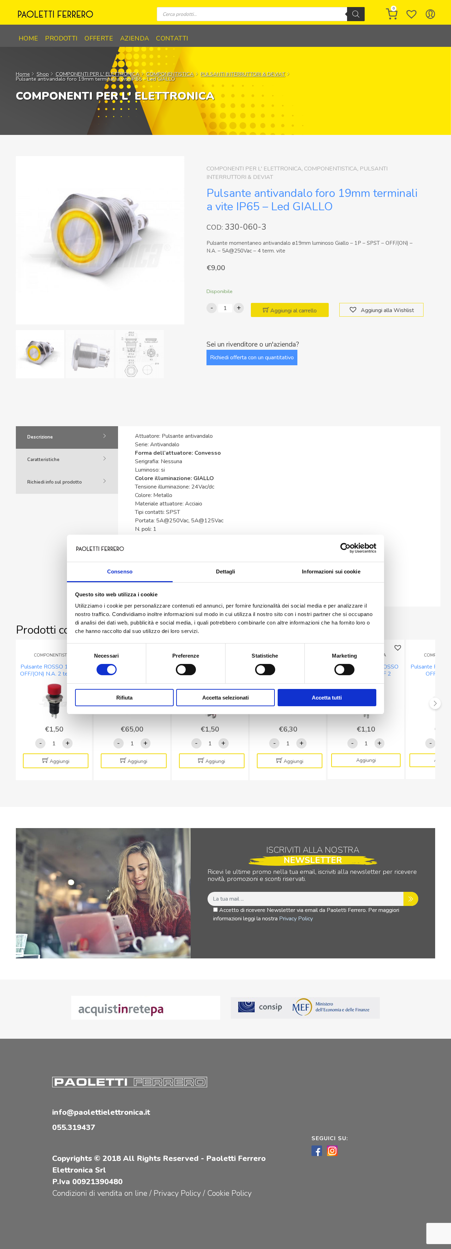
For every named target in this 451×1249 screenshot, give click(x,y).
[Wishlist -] (411, 14)
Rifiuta (124, 698)
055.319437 (73, 1127)
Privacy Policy (296, 918)
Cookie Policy (229, 1193)
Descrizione (40, 437)
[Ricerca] (356, 14)
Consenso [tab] (119, 571)
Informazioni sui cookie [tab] (331, 571)
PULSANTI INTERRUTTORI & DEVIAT (242, 73)
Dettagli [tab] (225, 571)
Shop (43, 73)
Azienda (134, 38)
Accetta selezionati (225, 698)
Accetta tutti (327, 698)
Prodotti (61, 38)
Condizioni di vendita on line (99, 1193)
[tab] (67, 437)
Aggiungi (59, 761)
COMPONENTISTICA (170, 73)
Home (28, 38)
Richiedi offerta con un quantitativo (252, 357)
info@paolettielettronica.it (101, 1112)
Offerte (99, 38)
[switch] (186, 669)
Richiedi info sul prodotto (54, 482)
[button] (353, 310)
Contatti (172, 38)
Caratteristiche (43, 459)
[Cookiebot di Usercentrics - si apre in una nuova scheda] (345, 548)
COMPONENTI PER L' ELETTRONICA (98, 73)
